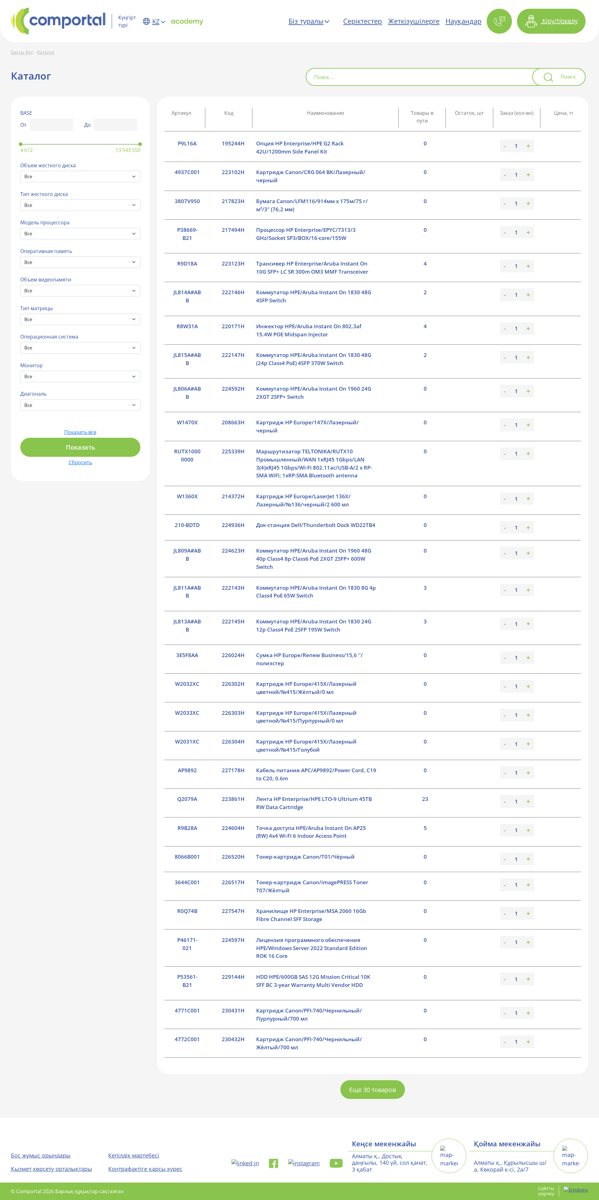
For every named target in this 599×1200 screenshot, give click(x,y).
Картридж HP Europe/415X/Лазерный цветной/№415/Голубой (306, 745)
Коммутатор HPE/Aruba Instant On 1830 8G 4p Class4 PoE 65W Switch (316, 591)
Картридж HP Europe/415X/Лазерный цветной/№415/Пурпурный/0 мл (306, 716)
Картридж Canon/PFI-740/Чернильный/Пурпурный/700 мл (309, 1014)
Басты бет (22, 52)
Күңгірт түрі (127, 21)
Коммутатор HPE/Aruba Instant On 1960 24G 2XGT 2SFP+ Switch (313, 392)
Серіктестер (362, 21)
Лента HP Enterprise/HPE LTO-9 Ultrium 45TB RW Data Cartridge (314, 803)
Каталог (46, 52)
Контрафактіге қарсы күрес (145, 1169)
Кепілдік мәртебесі (133, 1155)
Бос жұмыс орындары (41, 1155)
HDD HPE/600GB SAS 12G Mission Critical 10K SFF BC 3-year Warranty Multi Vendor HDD (313, 980)
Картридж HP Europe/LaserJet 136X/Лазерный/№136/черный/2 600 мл (303, 500)
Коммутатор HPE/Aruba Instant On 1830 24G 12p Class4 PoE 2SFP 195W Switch (313, 625)
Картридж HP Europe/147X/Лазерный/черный (307, 426)
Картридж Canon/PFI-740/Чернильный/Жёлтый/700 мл (309, 1043)
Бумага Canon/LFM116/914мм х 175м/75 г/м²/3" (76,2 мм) (312, 205)
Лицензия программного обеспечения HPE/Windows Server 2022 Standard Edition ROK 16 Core (311, 948)
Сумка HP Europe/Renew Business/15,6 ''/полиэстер (309, 659)
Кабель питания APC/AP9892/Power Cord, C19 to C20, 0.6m (316, 774)
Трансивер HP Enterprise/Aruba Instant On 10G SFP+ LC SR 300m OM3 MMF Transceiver (312, 267)
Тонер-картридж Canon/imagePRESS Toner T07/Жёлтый (312, 886)
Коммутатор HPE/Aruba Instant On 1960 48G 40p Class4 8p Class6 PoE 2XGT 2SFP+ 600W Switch (313, 558)
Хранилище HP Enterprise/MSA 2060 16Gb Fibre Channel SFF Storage (311, 915)
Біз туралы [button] (306, 21)
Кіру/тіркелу (559, 20)
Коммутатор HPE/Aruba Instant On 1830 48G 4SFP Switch (313, 296)
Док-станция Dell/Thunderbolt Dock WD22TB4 (315, 525)
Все (28, 176)
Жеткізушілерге (414, 21)
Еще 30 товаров (372, 1089)
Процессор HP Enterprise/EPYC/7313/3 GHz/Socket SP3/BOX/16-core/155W (306, 233)
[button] (500, 21)
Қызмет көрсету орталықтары (51, 1169)
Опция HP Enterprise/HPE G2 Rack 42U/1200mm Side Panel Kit (300, 147)
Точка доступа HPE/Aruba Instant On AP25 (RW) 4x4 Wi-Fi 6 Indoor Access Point (311, 832)
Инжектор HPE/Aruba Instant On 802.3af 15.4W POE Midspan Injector (308, 330)
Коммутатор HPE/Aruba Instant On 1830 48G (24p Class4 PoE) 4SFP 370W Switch (313, 359)
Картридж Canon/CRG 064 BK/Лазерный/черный (310, 176)
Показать (80, 447)
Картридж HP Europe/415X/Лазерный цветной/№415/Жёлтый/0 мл (306, 687)
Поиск (568, 76)
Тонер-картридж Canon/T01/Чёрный (305, 856)
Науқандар (463, 21)
